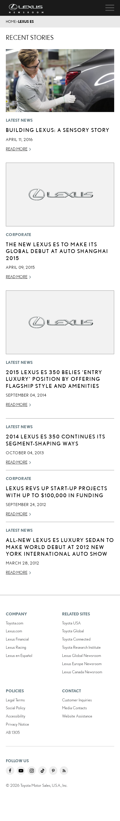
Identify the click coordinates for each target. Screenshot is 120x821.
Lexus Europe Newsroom (82, 663)
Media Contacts (74, 707)
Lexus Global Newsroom (81, 655)
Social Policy (15, 707)
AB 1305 (13, 732)
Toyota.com (14, 623)
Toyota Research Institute (81, 647)
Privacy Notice (17, 724)
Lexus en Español (19, 655)
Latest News (19, 120)
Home (11, 21)
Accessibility (15, 716)
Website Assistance (77, 716)
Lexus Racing (16, 647)
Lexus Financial (17, 639)
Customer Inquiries (77, 700)
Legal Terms (15, 700)
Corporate (18, 234)
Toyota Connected (76, 639)
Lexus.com (14, 631)
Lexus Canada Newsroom (82, 671)
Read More (16, 149)
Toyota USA (71, 623)
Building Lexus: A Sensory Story (58, 130)
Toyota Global (73, 631)
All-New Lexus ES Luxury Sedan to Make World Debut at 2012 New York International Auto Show (60, 547)
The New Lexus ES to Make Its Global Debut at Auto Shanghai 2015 (57, 251)
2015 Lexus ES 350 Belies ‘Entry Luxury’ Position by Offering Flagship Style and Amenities (54, 379)
